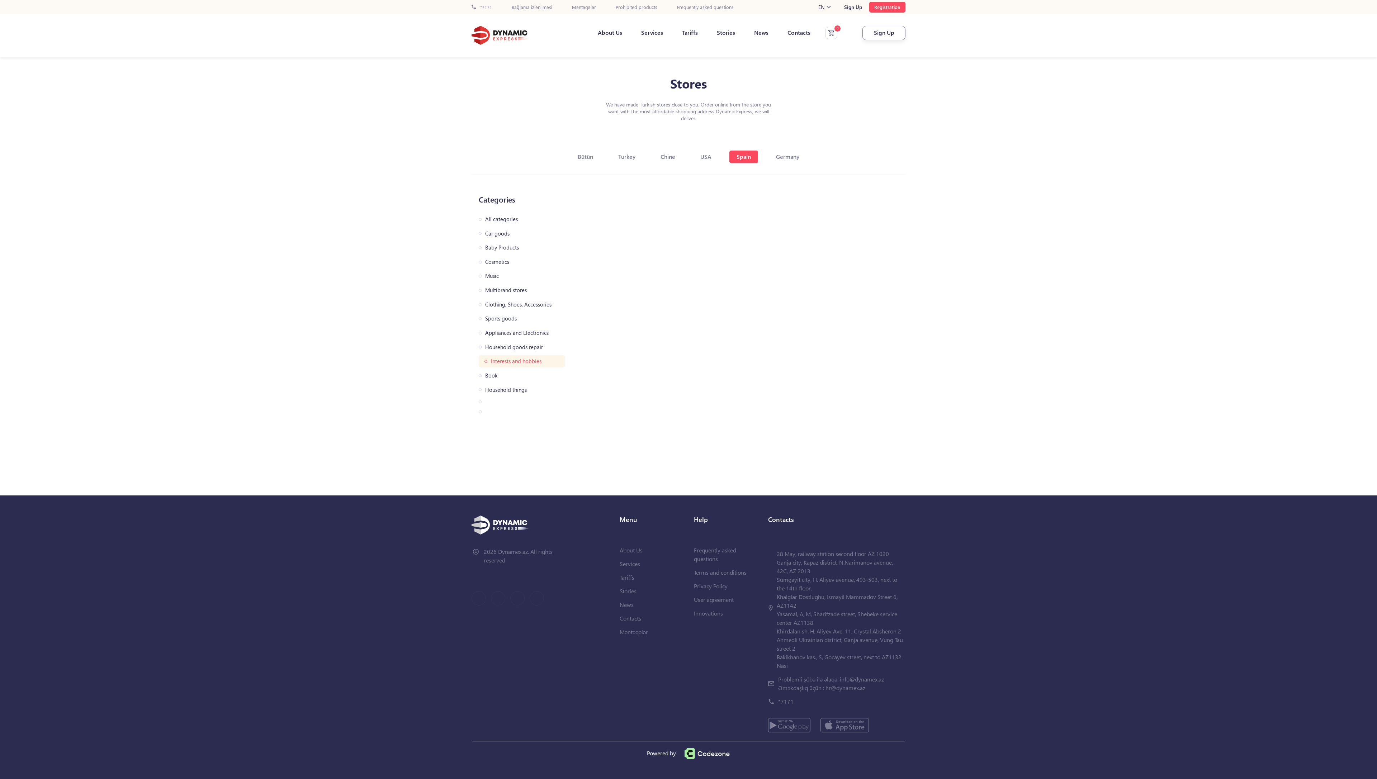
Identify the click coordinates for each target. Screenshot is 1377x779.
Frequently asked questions (705, 7)
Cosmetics (497, 261)
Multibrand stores (506, 290)
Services (652, 32)
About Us (610, 32)
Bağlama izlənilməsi (532, 7)
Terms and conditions (720, 572)
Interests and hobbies (516, 361)
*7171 (485, 7)
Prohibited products (636, 7)
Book (491, 375)
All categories (501, 219)
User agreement (714, 599)
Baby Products (502, 247)
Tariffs (690, 32)
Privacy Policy (711, 586)
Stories (726, 32)
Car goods (497, 233)
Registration (887, 7)
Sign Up (853, 7)
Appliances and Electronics (517, 332)
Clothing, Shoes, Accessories (518, 304)
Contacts (798, 32)
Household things (506, 389)
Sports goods (501, 318)
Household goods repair (514, 347)
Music (492, 275)
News (761, 32)
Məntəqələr (584, 7)
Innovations (708, 613)
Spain (744, 156)
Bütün (585, 156)
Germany (787, 156)
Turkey (626, 156)
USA (705, 156)
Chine (668, 156)
